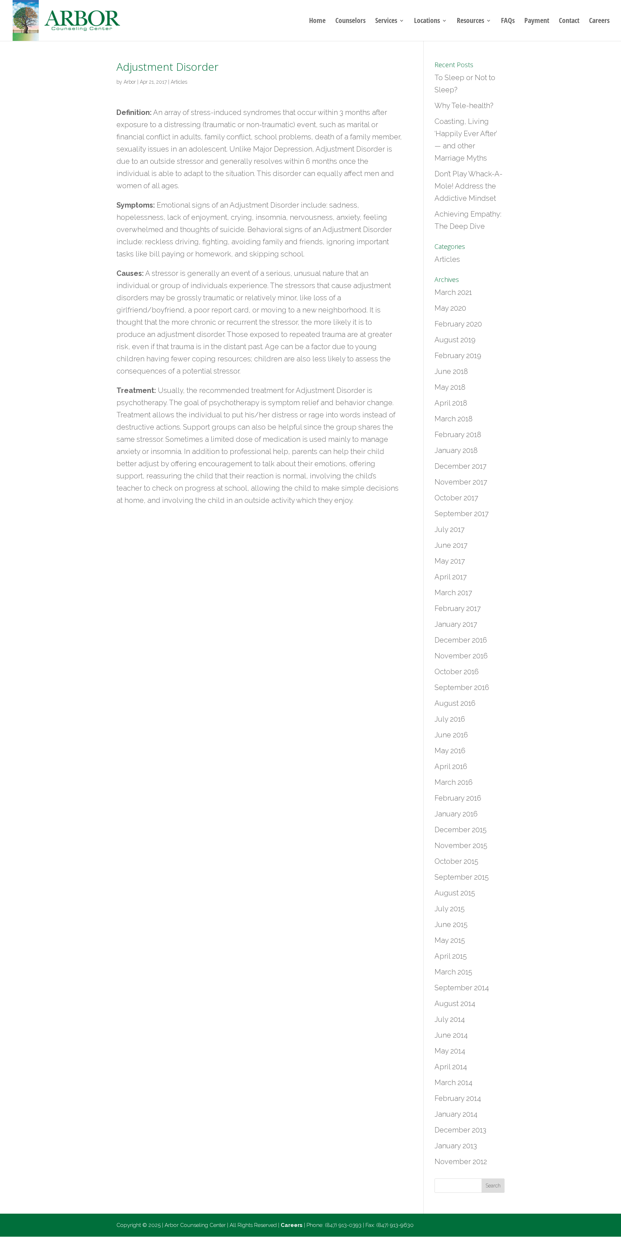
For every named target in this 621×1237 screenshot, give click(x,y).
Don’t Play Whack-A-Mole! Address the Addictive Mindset (468, 186)
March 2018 (453, 418)
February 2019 (457, 355)
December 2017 (460, 466)
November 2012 (460, 1161)
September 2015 (461, 877)
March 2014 (453, 1082)
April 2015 (450, 956)
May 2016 (449, 750)
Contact (569, 21)
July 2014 (449, 1019)
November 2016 (461, 656)
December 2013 (460, 1130)
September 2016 (461, 687)
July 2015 (449, 908)
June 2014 (451, 1035)
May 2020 (450, 308)
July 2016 (449, 719)
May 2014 (449, 1051)
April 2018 (450, 403)
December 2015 (460, 829)
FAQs (508, 21)
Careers (599, 21)
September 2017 (461, 513)
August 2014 (454, 1003)
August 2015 (454, 893)
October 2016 (456, 671)
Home (317, 21)
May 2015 (449, 940)
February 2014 (457, 1098)
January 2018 (456, 450)
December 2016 (460, 640)
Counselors (350, 21)
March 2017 (453, 592)
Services (386, 21)
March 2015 (453, 972)
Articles (179, 82)
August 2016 (454, 703)
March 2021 (453, 292)
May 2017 (449, 561)
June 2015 (451, 924)
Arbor (130, 82)
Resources (470, 21)
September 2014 (461, 987)
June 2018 (451, 371)
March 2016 (453, 782)
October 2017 (456, 498)
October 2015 (456, 861)
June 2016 (451, 735)
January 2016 (456, 814)
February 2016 (457, 798)
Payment (536, 21)
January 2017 (455, 624)
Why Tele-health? (463, 105)
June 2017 (451, 545)
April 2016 (450, 766)
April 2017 (450, 577)
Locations (427, 21)
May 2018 (449, 387)
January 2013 (455, 1145)
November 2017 (460, 482)
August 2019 (454, 339)
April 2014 (450, 1066)
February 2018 (457, 434)
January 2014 (455, 1114)
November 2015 (460, 845)
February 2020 (458, 324)
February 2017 (457, 608)
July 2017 (449, 529)
